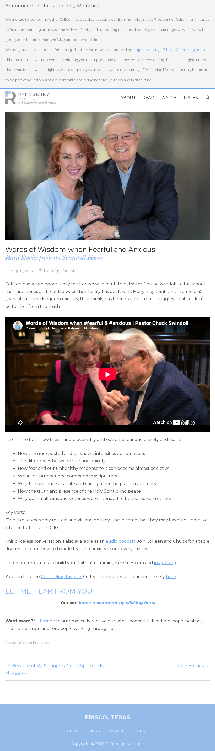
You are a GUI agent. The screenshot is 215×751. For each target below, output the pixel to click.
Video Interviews (36, 642)
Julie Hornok (190, 665)
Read (148, 97)
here (171, 576)
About (128, 97)
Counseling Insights (61, 576)
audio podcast (120, 541)
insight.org (165, 562)
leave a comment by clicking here (116, 602)
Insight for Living (64, 271)
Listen (191, 97)
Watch (169, 97)
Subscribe (44, 620)
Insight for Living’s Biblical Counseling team (169, 50)
